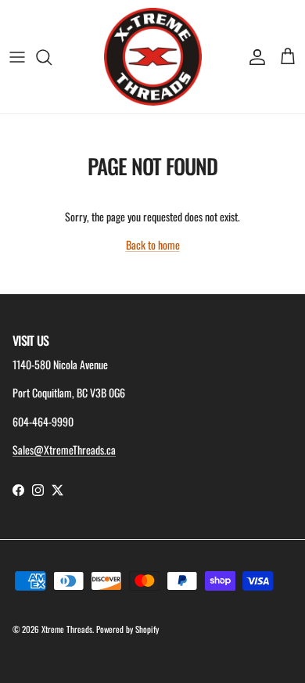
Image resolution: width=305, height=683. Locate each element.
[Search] (51, 57)
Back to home (153, 244)
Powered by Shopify (127, 629)
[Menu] (17, 57)
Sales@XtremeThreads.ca (64, 449)
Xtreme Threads (66, 629)
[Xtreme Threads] (153, 57)
